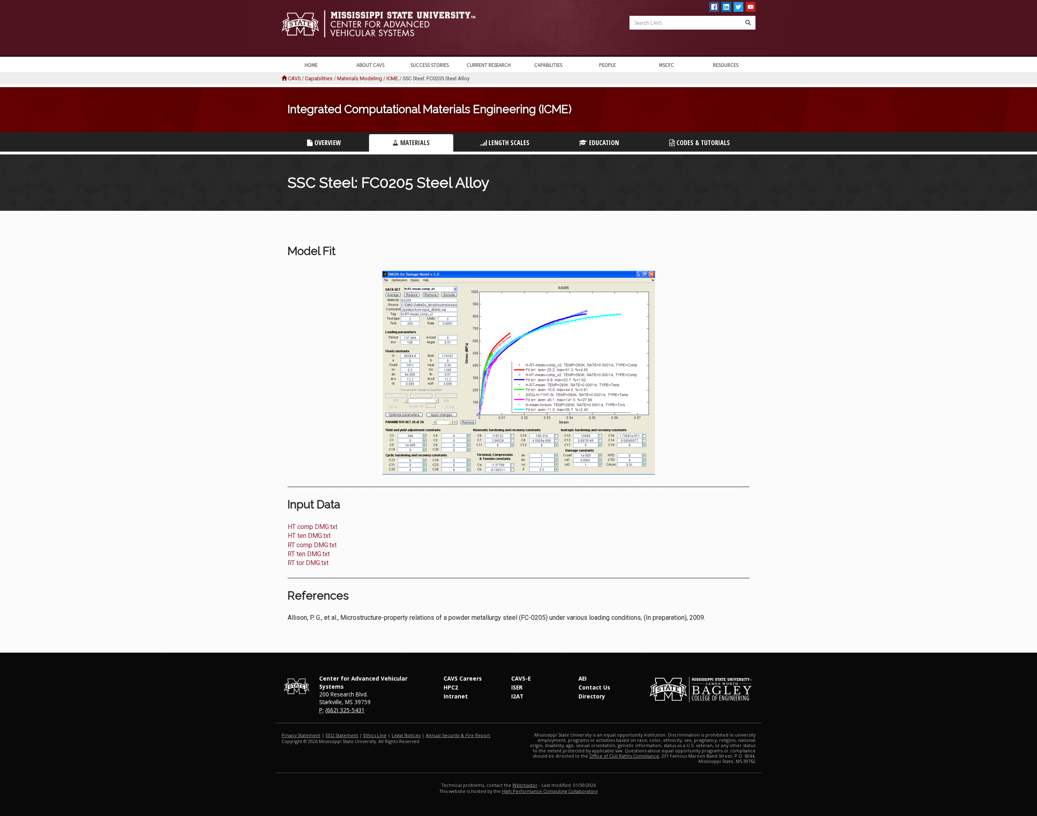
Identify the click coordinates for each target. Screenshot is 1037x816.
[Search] (747, 23)
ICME (392, 78)
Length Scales (508, 142)
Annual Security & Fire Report (458, 735)
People (607, 65)
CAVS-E (521, 678)
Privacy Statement (301, 735)
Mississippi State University (302, 28)
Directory (591, 696)
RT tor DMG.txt (308, 563)
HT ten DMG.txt (309, 536)
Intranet (456, 696)
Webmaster (525, 785)
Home (311, 65)
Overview (327, 142)
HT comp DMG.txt (312, 527)
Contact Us (594, 687)
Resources (725, 65)
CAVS (294, 78)
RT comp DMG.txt (312, 545)
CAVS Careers (463, 678)
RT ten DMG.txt (309, 554)
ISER (517, 687)
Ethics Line (374, 735)
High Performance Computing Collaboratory (549, 791)
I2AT (517, 696)
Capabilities (548, 65)
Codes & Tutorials (702, 142)
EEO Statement (342, 735)
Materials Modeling (359, 78)
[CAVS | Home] (397, 23)
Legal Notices (406, 735)
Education (603, 142)
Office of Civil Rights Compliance (624, 756)
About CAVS (370, 65)
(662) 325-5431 (345, 710)
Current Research (489, 65)
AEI (582, 678)
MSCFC (666, 65)
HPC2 (451, 687)
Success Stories (429, 65)
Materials (414, 142)
